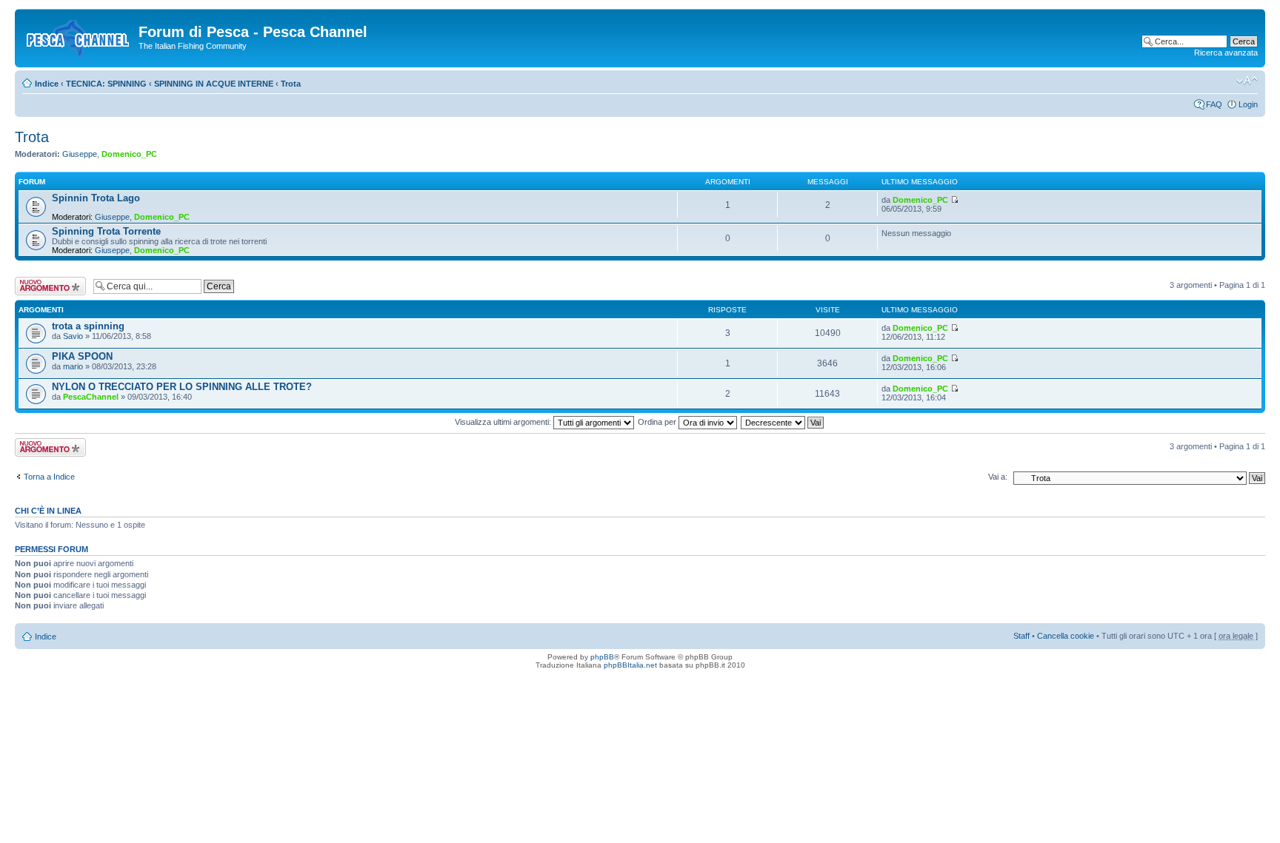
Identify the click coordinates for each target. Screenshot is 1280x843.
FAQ (1214, 104)
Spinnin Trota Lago (96, 198)
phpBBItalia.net (630, 665)
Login (1248, 104)
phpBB (602, 657)
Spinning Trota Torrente (106, 231)
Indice (47, 83)
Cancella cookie (1065, 635)
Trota (291, 83)
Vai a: (997, 476)
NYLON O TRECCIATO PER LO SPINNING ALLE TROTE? (182, 386)
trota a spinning (88, 326)
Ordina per (658, 421)
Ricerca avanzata (1226, 52)
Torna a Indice (49, 476)
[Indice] (79, 36)
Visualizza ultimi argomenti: (504, 421)
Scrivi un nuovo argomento (42, 286)
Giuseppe (79, 154)
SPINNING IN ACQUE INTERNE (213, 83)
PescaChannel (91, 396)
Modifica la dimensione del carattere (1247, 80)
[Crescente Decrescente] (783, 421)
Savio (73, 336)
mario (73, 366)
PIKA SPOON (82, 356)
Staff (1021, 635)
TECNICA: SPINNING (106, 83)
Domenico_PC (129, 154)
